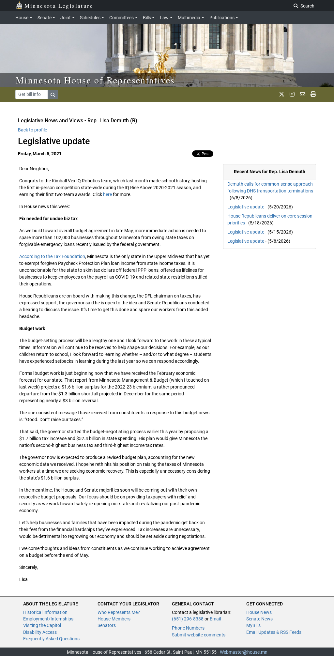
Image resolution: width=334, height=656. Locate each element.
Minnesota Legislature (58, 5)
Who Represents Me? (119, 612)
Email (215, 618)
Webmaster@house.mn (243, 652)
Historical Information (45, 612)
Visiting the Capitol (42, 625)
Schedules (90, 17)
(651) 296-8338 (188, 618)
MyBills (253, 625)
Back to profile (32, 129)
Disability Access (40, 632)
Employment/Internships (48, 618)
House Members (114, 618)
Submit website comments (198, 634)
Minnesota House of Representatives (95, 80)
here (107, 194)
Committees (121, 17)
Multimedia (189, 17)
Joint (65, 17)
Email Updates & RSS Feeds (273, 632)
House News (259, 612)
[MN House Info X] (281, 94)
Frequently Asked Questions (51, 638)
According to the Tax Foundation (52, 256)
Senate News (259, 618)
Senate (45, 17)
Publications (222, 17)
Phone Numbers (188, 628)
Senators (107, 625)
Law (164, 17)
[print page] (313, 94)
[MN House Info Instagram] (292, 94)
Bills (147, 17)
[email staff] (302, 94)
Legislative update (245, 206)
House (21, 17)
